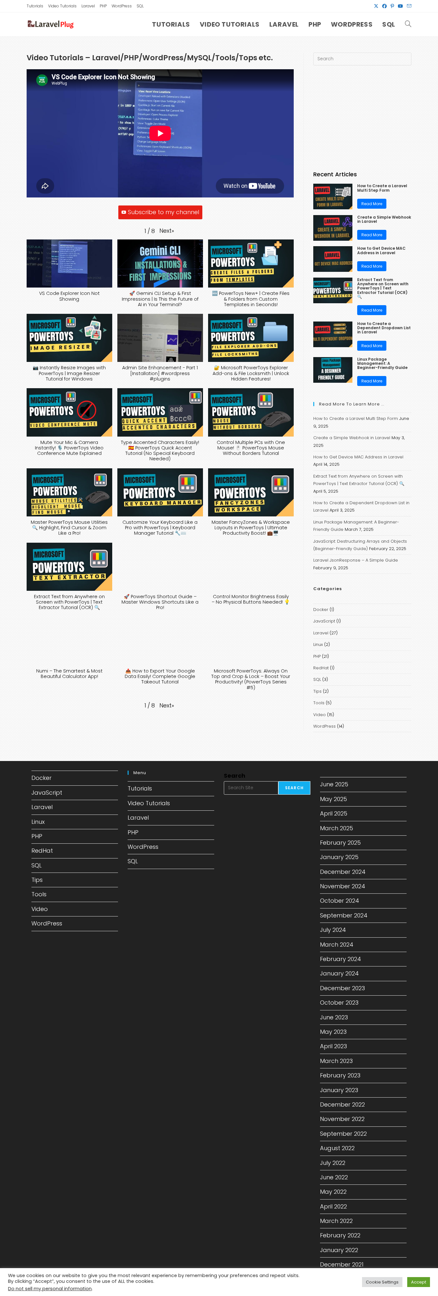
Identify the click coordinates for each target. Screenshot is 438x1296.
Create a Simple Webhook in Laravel (384, 219)
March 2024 (336, 945)
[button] (166, 231)
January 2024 (339, 973)
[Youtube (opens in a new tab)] (400, 6)
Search (234, 776)
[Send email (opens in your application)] (408, 6)
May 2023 (333, 1032)
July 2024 (333, 930)
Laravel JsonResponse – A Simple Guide (355, 560)
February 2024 (340, 959)
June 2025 (334, 784)
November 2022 (342, 1119)
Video (319, 715)
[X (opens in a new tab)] (376, 6)
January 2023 (339, 1090)
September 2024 (343, 915)
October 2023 (339, 1003)
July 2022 (332, 1163)
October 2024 (339, 901)
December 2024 (343, 872)
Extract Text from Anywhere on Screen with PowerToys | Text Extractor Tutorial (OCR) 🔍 (383, 288)
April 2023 (333, 1046)
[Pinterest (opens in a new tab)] (392, 6)
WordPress (122, 6)
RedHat (321, 668)
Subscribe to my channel (163, 212)
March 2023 (336, 1061)
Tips (317, 691)
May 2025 (333, 799)
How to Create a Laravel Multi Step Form (382, 188)
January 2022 (339, 1250)
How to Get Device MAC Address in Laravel (381, 250)
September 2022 (343, 1134)
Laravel (88, 6)
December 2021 (342, 1264)
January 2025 (339, 857)
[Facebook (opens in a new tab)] (384, 6)
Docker (320, 609)
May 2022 (333, 1192)
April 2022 (333, 1206)
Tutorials (35, 6)
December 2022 (342, 1104)
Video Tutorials (62, 6)
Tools (318, 703)
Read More (371, 203)
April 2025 (333, 813)
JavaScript (324, 621)
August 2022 (337, 1148)
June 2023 (334, 1017)
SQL (140, 6)
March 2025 (336, 828)
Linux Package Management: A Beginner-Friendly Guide (382, 363)
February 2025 (340, 843)
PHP (103, 6)
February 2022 (340, 1235)
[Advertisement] (362, 118)
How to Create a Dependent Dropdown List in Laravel (384, 328)
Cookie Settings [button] (382, 1282)
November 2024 (342, 886)
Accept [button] (418, 1282)
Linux (318, 644)
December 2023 (342, 988)
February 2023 (340, 1075)
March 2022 (336, 1221)
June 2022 (334, 1177)
